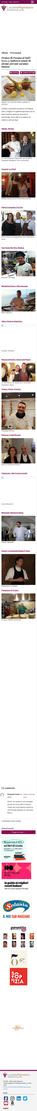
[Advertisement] (18, 31)
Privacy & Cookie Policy (10, 1087)
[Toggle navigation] (32, 2)
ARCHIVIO (16, 2)
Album (4, 52)
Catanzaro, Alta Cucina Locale (14, 473)
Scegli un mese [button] (18, 832)
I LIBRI (10, 2)
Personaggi (15, 52)
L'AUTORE (4, 2)
